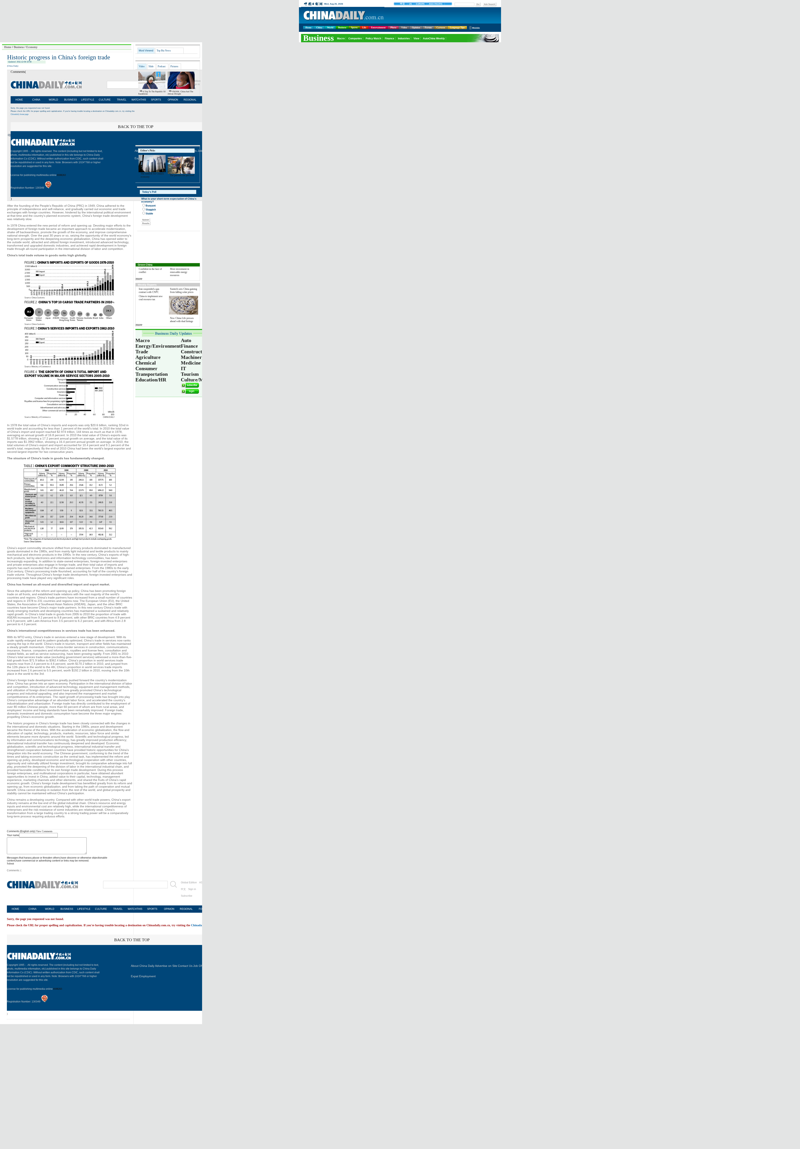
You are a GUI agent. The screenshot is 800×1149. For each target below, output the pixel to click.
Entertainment (378, 27)
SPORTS (156, 99)
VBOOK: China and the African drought (180, 92)
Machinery (192, 357)
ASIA (202, 882)
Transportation (151, 374)
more (139, 278)
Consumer (146, 368)
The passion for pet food (182, 175)
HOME (19, 99)
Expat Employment (143, 976)
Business (342, 27)
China (319, 27)
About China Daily (142, 965)
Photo (393, 27)
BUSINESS (70, 99)
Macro (142, 340)
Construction (195, 351)
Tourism (190, 374)
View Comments (44, 831)
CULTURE (105, 99)
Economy (32, 47)
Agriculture (148, 357)
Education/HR (150, 379)
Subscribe (186, 895)
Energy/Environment (158, 346)
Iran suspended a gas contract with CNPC (149, 291)
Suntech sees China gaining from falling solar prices (183, 291)
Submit (10, 863)
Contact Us (185, 965)
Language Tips (457, 27)
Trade (141, 351)
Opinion (416, 27)
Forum (428, 27)
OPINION (173, 99)
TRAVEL (121, 99)
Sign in (192, 889)
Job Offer (199, 965)
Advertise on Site (166, 965)
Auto (186, 340)
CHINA (36, 99)
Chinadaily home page (20, 114)
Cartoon (440, 27)
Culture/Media (197, 379)
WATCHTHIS (138, 99)
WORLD (53, 99)
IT (183, 368)
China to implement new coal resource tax (151, 298)
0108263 (61, 175)
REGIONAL (190, 99)
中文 (183, 889)
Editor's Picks (147, 150)
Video (404, 27)
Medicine (191, 363)
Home (308, 27)
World (330, 27)
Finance (189, 346)
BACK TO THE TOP (132, 939)
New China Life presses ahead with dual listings (182, 320)
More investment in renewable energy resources (179, 272)
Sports (354, 27)
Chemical (145, 363)
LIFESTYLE (87, 99)
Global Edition (189, 882)
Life (364, 27)
